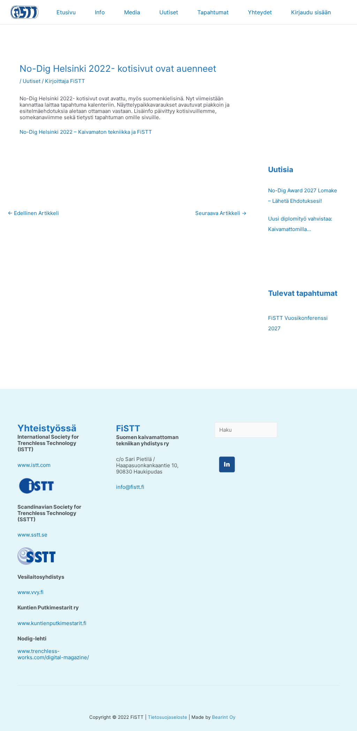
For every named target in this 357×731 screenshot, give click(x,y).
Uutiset (168, 12)
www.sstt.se (32, 534)
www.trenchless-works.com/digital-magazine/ (53, 654)
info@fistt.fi (130, 487)
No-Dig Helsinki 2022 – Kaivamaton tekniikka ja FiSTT (86, 132)
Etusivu (66, 12)
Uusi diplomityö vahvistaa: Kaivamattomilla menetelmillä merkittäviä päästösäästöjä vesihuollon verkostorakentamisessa (301, 224)
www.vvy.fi (30, 592)
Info (100, 12)
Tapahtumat (213, 12)
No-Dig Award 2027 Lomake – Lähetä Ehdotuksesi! (302, 195)
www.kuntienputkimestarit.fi (51, 623)
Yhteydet (260, 12)
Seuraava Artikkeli (220, 213)
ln (227, 464)
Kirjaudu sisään (311, 12)
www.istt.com (34, 465)
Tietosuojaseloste (167, 717)
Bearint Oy (223, 717)
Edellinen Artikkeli (33, 213)
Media (132, 12)
